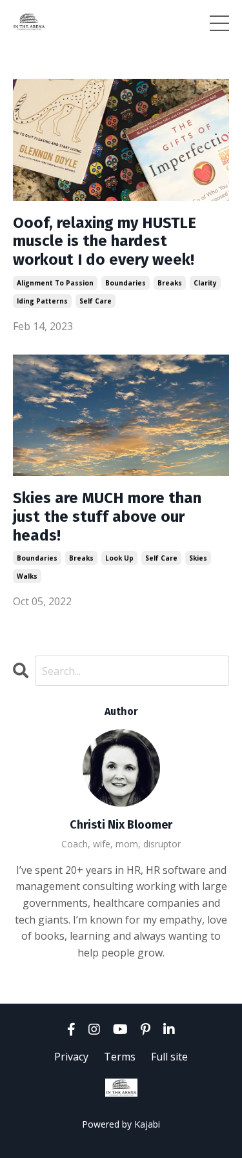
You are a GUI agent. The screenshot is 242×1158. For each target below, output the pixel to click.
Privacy (71, 1056)
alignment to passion (55, 282)
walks (27, 576)
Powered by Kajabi (121, 1124)
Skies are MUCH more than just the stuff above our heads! (107, 516)
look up (119, 558)
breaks (169, 282)
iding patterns (42, 300)
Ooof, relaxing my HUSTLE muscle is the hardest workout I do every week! (104, 241)
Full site (169, 1056)
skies (198, 558)
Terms (120, 1056)
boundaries (125, 282)
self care (95, 300)
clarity (205, 282)
